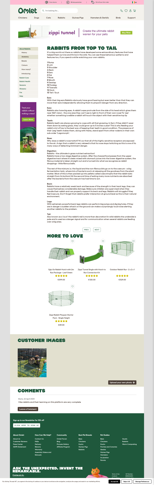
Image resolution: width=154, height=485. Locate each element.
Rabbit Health (24, 81)
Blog (58, 441)
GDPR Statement (19, 447)
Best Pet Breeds (85, 435)
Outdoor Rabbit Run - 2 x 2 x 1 (122, 270)
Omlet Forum (62, 439)
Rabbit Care (24, 78)
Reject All (127, 481)
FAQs (37, 441)
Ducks (81, 444)
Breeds (24, 61)
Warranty (38, 449)
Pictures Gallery (63, 444)
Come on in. (18, 475)
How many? (26, 69)
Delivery (38, 444)
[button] (120, 435)
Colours (24, 65)
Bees (80, 439)
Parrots (103, 460)
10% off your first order (102, 2)
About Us (16, 439)
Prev (86, 230)
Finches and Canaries (108, 447)
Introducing (26, 73)
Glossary (22, 89)
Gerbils (103, 449)
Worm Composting (129, 444)
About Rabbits (24, 49)
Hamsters (104, 455)
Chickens (82, 441)
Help (21, 96)
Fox (20, 92)
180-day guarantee (76, 2)
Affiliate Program (63, 447)
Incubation (104, 458)
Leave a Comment (28, 409)
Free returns (53, 2)
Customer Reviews (20, 441)
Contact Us (39, 439)
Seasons (22, 85)
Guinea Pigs (83, 447)
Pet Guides (105, 435)
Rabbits (81, 449)
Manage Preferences (142, 481)
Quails (124, 439)
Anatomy (25, 57)
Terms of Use (116, 474)
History (24, 52)
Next (97, 230)
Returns (38, 447)
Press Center (18, 444)
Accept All (114, 481)
